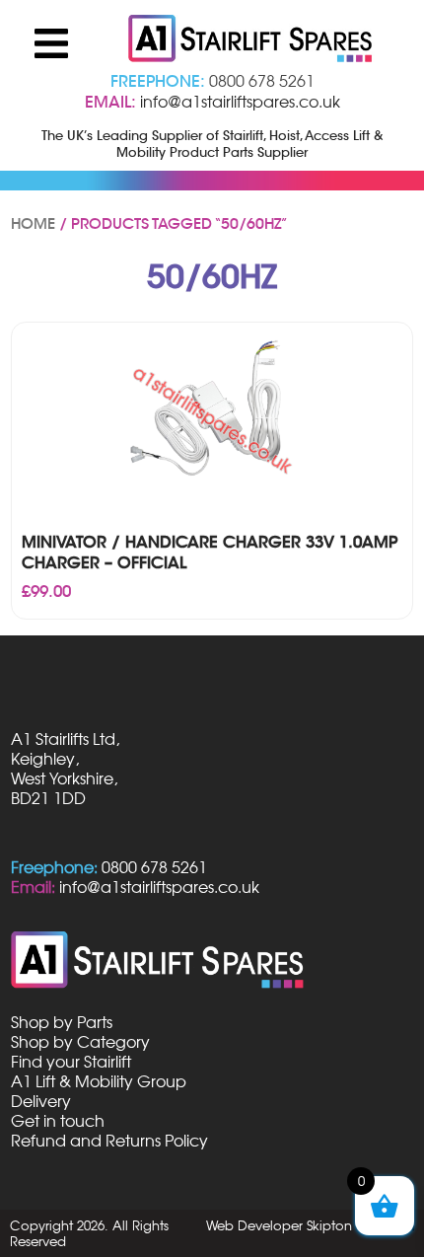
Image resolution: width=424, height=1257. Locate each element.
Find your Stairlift (71, 1062)
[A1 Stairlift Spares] (251, 40)
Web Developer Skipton (279, 1225)
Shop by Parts (61, 1022)
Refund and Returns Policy (109, 1140)
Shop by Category (80, 1042)
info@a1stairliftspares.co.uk (240, 101)
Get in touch (58, 1121)
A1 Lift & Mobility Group (98, 1081)
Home (33, 224)
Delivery (41, 1101)
